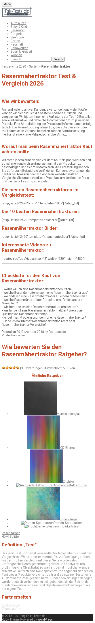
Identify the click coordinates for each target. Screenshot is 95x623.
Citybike (68, 481)
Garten (15, 41)
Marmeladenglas (68, 413)
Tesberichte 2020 (14, 66)
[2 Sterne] (7, 367)
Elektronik (17, 37)
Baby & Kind (19, 26)
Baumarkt (18, 30)
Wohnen (16, 55)
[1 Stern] (3, 367)
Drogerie (17, 34)
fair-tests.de (57, 331)
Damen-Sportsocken (68, 523)
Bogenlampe (69, 519)
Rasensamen (11, 533)
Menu (7, 4)
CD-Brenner (68, 447)
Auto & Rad (18, 23)
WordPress (45, 619)
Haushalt (17, 44)
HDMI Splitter (11, 536)
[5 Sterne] (17, 367)
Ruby (5, 619)
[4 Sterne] (14, 367)
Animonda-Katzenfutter (70, 485)
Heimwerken (19, 48)
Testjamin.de (11, 605)
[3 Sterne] (10, 367)
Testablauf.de (11, 609)
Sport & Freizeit (21, 51)
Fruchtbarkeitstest (66, 526)
